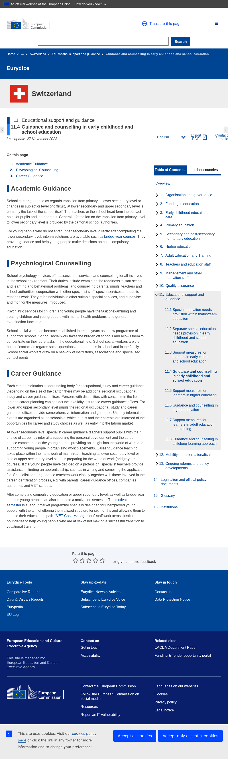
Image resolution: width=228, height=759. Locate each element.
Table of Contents (170, 170)
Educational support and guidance (76, 54)
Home (11, 54)
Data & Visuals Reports (25, 599)
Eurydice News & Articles (100, 592)
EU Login (14, 614)
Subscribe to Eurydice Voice (103, 599)
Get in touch (90, 647)
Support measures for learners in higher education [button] (226, 130)
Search (181, 42)
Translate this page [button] (165, 23)
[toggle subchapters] (156, 195)
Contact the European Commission (108, 686)
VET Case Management (75, 516)
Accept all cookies (135, 735)
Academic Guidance (32, 164)
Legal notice (164, 710)
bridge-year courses (120, 236)
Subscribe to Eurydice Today (103, 607)
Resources (89, 707)
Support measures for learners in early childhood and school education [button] (1, 130)
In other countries (204, 170)
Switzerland (38, 54)
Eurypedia (15, 607)
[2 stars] (79, 560)
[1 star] (75, 560)
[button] (216, 23)
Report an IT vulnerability (100, 715)
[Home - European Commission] (58, 23)
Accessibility (90, 655)
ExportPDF (196, 137)
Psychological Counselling (37, 170)
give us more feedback (136, 561)
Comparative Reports (23, 592)
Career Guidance (29, 176)
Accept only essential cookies (190, 735)
